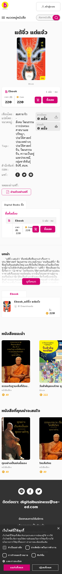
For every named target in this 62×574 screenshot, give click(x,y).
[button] (31, 561)
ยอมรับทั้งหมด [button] (16, 567)
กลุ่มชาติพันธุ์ (23, 161)
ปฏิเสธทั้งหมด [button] (45, 567)
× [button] (58, 528)
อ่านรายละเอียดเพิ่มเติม (37, 542)
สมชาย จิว (21, 114)
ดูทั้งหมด (31, 281)
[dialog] (31, 549)
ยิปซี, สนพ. (22, 165)
